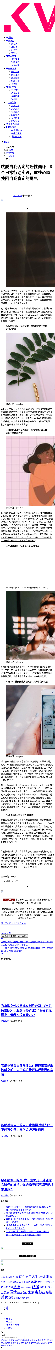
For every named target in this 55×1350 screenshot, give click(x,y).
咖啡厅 (15, 1282)
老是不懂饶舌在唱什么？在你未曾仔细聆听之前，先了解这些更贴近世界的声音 (27, 1070)
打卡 (26, 1288)
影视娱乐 (15, 121)
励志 (3, 923)
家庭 (34, 1281)
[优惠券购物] (7, 1309)
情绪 (10, 1287)
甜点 (25, 1292)
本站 (10, 1319)
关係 (51, 1277)
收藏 (6, 936)
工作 (45, 1282)
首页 (10, 37)
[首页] (7, 1307)
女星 (23, 1282)
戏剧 (22, 1288)
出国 (3, 1282)
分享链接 (23, 936)
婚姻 (28, 1282)
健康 (45, 1276)
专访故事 (15, 118)
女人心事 (15, 106)
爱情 (13, 1292)
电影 (38, 1292)
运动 (15, 1298)
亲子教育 (15, 75)
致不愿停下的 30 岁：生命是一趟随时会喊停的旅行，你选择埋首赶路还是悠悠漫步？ (27, 1185)
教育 (29, 1288)
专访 (17, 1277)
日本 (47, 1287)
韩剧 (19, 1298)
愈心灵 (14, 44)
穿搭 (49, 1292)
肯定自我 (15, 923)
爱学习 (14, 53)
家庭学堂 (12, 68)
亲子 (28, 1276)
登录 (7, 142)
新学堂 (11, 41)
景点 (6, 1292)
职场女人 (15, 115)
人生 (35, 1276)
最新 (38, 1343)
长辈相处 (15, 84)
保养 (40, 1277)
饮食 (27, 1298)
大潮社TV (18, 130)
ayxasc (6, 933)
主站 (10, 1322)
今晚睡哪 (15, 96)
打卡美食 (15, 93)
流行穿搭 (15, 59)
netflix (3, 1277)
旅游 (35, 1287)
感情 (16, 1287)
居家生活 (15, 78)
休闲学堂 (12, 87)
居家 (40, 1282)
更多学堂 (12, 102)
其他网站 (12, 127)
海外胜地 (15, 99)
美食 (4, 1297)
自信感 (22, 923)
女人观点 (15, 109)
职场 (10, 1297)
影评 (49, 1282)
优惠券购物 (13, 124)
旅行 (42, 1287)
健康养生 (15, 81)
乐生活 (14, 50)
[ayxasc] (7, 196)
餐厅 (23, 1298)
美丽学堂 (12, 56)
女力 (20, 1282)
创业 (7, 1282)
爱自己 (8, 923)
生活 (31, 1292)
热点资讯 (17, 133)
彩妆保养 (15, 62)
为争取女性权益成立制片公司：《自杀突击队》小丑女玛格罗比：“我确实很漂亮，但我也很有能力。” (26, 1010)
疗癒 (43, 1293)
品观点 (14, 47)
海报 (14, 936)
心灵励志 (15, 112)
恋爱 (6, 1287)
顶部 (10, 1328)
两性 (22, 1276)
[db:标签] (10, 1277)
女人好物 (15, 65)
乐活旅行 (15, 90)
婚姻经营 (15, 72)
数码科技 (17, 136)
